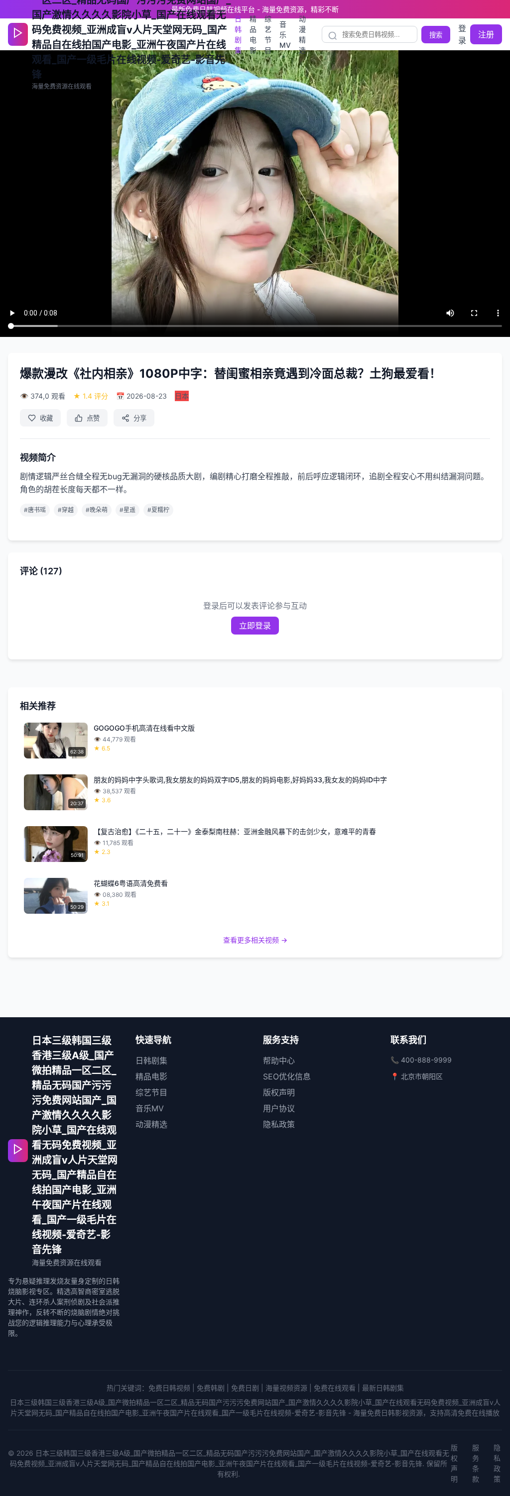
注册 (486, 34)
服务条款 (475, 1463)
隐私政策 (279, 1124)
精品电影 (253, 34)
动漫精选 (302, 34)
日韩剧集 (238, 34)
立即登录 (255, 626)
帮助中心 (279, 1061)
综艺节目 (267, 34)
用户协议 (279, 1108)
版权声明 (279, 1092)
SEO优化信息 (287, 1076)
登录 (462, 34)
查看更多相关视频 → (255, 940)
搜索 (435, 35)
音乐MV (285, 34)
